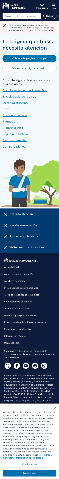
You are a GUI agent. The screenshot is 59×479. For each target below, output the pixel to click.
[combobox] (22, 16)
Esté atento (14, 25)
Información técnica (15, 336)
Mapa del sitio (11, 343)
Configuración (29, 464)
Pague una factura (15, 134)
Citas (6, 109)
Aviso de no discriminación (19, 274)
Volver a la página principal (29, 58)
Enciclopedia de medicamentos (25, 90)
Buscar (50, 16)
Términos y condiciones (17, 308)
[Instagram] (44, 366)
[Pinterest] (34, 366)
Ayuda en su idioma (14, 281)
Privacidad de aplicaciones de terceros (25, 322)
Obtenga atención (15, 102)
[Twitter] (7, 366)
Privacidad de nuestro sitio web (21, 288)
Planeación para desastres (18, 329)
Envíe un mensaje (15, 115)
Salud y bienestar (15, 140)
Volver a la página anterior (29, 68)
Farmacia (9, 121)
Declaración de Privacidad (29, 458)
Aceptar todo (30, 473)
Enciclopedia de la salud (19, 96)
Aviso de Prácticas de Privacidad (21, 294)
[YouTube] (25, 366)
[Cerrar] (55, 407)
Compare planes (14, 146)
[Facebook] (16, 366)
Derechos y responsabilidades (20, 315)
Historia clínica (13, 127)
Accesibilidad (11, 267)
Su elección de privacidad (18, 301)
